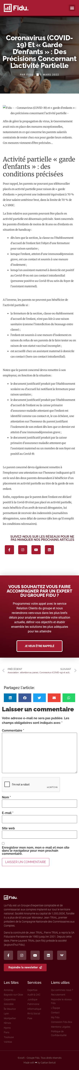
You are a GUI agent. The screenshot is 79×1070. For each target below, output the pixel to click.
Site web (8, 828)
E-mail (7, 813)
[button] (72, 8)
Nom (6, 797)
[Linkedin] (49, 549)
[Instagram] (22, 549)
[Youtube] (36, 549)
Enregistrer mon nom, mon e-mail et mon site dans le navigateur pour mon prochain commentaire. (35, 850)
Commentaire (13, 730)
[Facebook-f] (9, 549)
